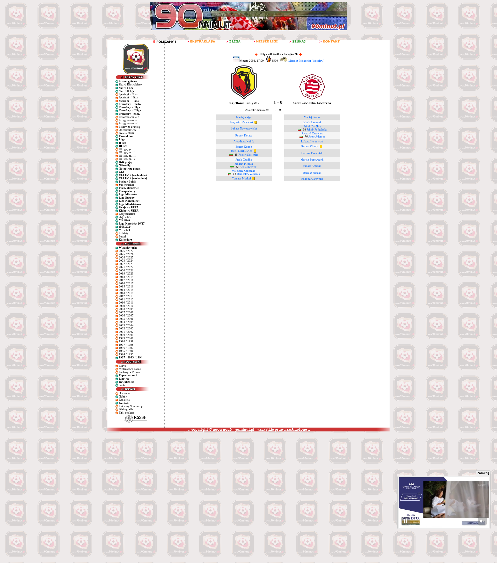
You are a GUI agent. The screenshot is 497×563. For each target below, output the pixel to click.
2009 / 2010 (126, 305)
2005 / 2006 (126, 318)
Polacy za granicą (129, 126)
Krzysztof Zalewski (241, 122)
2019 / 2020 (126, 273)
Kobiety (123, 233)
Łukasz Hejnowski (312, 141)
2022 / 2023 (126, 263)
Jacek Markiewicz (241, 151)
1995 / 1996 (126, 350)
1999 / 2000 (126, 338)
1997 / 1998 (126, 344)
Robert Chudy (309, 146)
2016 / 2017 (126, 283)
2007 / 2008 (126, 312)
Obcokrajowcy (127, 129)
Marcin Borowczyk (312, 159)
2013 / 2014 (126, 292)
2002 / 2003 (126, 328)
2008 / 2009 (126, 309)
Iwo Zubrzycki (248, 167)
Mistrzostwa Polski (130, 368)
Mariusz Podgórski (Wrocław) (306, 60)
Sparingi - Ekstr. (128, 94)
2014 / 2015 (126, 289)
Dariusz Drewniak (312, 153)
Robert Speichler (248, 154)
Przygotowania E (129, 116)
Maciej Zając (243, 117)
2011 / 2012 (126, 299)
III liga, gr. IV (127, 158)
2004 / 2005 (126, 321)
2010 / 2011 (126, 302)
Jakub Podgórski (317, 129)
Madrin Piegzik (244, 163)
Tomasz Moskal (241, 178)
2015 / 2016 (126, 286)
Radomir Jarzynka (312, 178)
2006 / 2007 (126, 315)
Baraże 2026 (126, 133)
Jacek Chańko (244, 159)
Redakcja (124, 399)
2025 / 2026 (126, 254)
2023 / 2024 (126, 260)
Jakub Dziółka (312, 126)
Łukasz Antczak (312, 165)
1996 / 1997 (126, 347)
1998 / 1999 (126, 341)
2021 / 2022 (126, 267)
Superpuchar (126, 184)
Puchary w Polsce (129, 372)
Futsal (122, 236)
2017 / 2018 (126, 280)
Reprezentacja (127, 213)
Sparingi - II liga (129, 100)
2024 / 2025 (126, 257)
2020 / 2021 (126, 270)
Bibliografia (126, 409)
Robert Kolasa (243, 135)
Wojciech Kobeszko (243, 170)
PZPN (122, 365)
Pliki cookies (126, 412)
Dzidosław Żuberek (248, 174)
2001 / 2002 (126, 331)
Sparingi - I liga (128, 97)
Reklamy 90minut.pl (131, 406)
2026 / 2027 (126, 250)
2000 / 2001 (126, 334)
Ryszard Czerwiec (312, 133)
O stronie (124, 393)
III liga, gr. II (127, 152)
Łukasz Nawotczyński (244, 128)
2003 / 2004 (126, 325)
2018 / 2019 (126, 276)
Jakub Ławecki (312, 122)
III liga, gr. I (126, 149)
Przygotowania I (128, 120)
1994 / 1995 (126, 354)
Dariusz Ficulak (312, 172)
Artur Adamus (316, 136)
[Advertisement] (99, 470)
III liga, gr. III (127, 155)
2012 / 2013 (126, 296)
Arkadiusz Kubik (243, 141)
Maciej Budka (312, 117)
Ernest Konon (244, 146)
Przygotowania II (129, 123)
